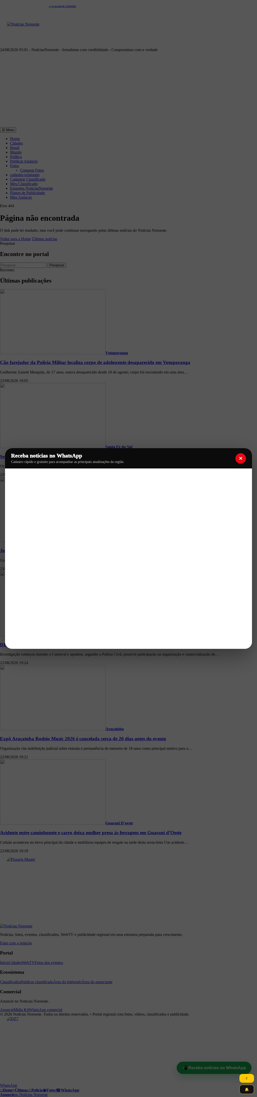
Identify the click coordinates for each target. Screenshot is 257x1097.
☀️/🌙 (246, 1078)
